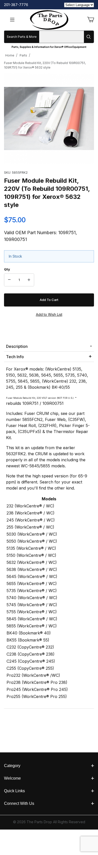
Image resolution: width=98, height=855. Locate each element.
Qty (7, 269)
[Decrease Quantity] (9, 280)
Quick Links (14, 791)
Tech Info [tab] (15, 356)
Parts (23, 55)
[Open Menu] (12, 20)
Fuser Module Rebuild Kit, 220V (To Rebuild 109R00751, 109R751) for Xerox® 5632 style (45, 65)
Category (12, 766)
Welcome (12, 778)
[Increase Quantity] (29, 280)
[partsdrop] (49, 19)
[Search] (89, 37)
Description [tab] (17, 346)
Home (9, 55)
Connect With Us (19, 803)
